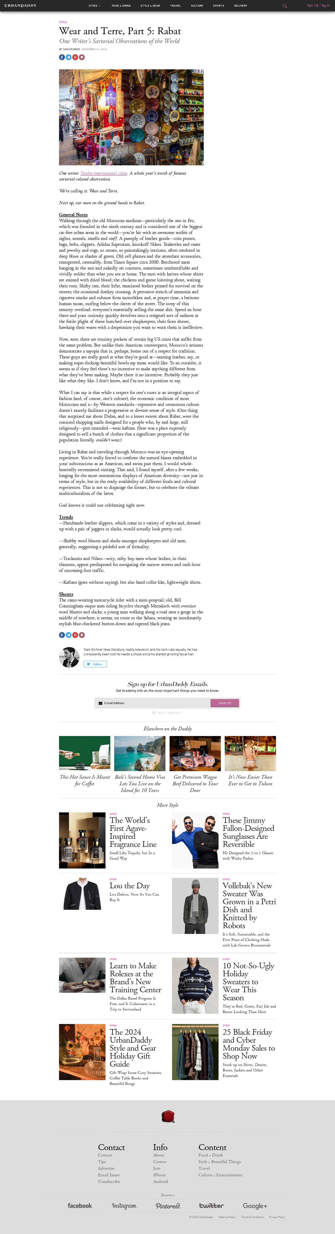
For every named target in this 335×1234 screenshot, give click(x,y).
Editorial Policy (227, 1217)
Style (150, 5)
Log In (326, 5)
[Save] (82, 57)
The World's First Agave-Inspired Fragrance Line (133, 832)
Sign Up (312, 5)
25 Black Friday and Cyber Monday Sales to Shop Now (249, 1044)
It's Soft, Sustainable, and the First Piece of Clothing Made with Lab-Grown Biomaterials (247, 940)
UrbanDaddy (20, 5)
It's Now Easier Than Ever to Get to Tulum (250, 780)
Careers (159, 1162)
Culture (197, 5)
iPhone (159, 1175)
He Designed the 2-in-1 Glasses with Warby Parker (248, 855)
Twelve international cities (103, 173)
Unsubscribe (109, 1182)
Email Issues (108, 1175)
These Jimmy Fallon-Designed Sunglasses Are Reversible (248, 832)
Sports (218, 5)
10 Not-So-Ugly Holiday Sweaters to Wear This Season (248, 981)
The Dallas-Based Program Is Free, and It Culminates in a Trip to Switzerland (133, 1004)
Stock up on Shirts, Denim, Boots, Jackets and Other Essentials (245, 1070)
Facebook (80, 1206)
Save (75, 57)
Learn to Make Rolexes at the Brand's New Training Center (135, 977)
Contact (105, 1155)
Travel (175, 5)
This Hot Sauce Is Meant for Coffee (84, 780)
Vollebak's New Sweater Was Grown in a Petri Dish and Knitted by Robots (249, 905)
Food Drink (121, 5)
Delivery (240, 5)
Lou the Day (130, 886)
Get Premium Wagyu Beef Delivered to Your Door (195, 783)
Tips (102, 1162)
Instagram (124, 1206)
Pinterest (168, 1206)
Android (160, 1182)
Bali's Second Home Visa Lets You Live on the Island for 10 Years (140, 783)
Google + (255, 1206)
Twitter (211, 1206)
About (158, 1155)
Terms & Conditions (252, 1217)
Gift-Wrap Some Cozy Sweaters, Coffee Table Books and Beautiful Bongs (136, 1078)
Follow (97, 664)
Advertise (106, 1168)
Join (157, 1168)
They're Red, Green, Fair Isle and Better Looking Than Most (249, 1009)
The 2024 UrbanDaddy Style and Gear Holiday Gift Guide (133, 1048)
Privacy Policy (277, 1217)
